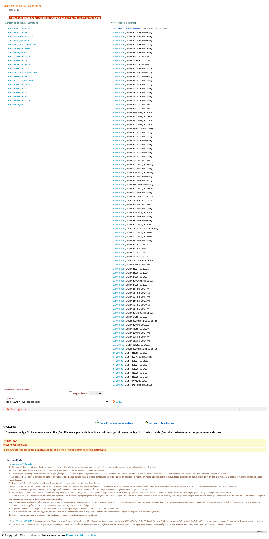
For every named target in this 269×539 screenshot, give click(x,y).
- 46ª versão (118, 204)
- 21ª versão (118, 304)
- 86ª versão (118, 44)
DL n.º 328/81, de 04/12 (18, 68)
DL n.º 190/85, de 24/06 (18, 56)
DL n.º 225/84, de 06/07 (18, 60)
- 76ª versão (118, 84)
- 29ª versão (118, 272)
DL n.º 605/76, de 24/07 (18, 92)
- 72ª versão (118, 100)
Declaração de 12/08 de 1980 (22, 72)
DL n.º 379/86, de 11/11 (18, 48)
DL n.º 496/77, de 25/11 (18, 84)
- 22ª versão (118, 300)
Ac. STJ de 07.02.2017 (22, 464)
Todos (118, 401)
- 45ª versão (118, 208)
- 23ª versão (118, 296)
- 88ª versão (118, 36)
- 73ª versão (118, 96)
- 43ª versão (118, 216)
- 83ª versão (118, 56)
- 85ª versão (118, 48)
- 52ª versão (118, 180)
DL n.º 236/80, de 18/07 (18, 76)
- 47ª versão (118, 200)
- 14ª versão (118, 332)
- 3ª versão (118, 376)
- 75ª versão (118, 88)
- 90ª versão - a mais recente (126, 29)
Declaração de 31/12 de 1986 (22, 44)
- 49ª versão (118, 192)
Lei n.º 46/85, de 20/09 (18, 52)
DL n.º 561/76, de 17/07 (18, 96)
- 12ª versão (118, 340)
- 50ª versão (118, 188)
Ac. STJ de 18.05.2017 (22, 521)
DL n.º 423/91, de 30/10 (18, 28)
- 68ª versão (118, 116)
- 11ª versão (118, 344)
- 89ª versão (118, 32)
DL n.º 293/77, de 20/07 (18, 88)
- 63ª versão (118, 136)
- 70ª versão (118, 108)
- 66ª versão (118, 124)
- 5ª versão (118, 368)
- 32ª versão (118, 260)
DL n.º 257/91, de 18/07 (18, 32)
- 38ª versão (118, 236)
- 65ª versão (118, 128)
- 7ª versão (118, 360)
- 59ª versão (118, 152)
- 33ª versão (118, 256)
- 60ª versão (118, 148)
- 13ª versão (118, 336)
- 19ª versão (118, 312)
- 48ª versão (118, 196)
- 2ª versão (118, 380)
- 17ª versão (118, 320)
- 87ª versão (118, 40)
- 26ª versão (118, 284)
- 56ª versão (118, 164)
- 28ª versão (118, 276)
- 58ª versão (118, 156)
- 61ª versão (118, 144)
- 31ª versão (118, 264)
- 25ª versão (118, 288)
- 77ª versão (118, 80)
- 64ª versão (118, 132)
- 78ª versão (118, 76)
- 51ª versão (118, 184)
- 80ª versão (118, 68)
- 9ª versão (118, 352)
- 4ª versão (118, 372)
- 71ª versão (118, 104)
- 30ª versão (118, 268)
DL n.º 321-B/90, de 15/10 (20, 36)
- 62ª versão (118, 140)
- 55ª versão (118, 168)
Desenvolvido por (82, 535)
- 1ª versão (118, 384)
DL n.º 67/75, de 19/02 (18, 104)
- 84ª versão (118, 52)
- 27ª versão (118, 280)
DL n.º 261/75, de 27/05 (18, 100)
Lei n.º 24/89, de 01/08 (18, 40)
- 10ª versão (118, 348)
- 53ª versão (118, 176)
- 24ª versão (118, 292)
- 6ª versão (118, 364)
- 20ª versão (118, 308)
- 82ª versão (118, 60)
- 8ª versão (118, 356)
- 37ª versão (118, 240)
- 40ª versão (118, 228)
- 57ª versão (118, 160)
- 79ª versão (118, 72)
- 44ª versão (118, 212)
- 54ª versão (118, 172)
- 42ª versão (118, 220)
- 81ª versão (118, 64)
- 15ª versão (118, 328)
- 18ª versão (118, 316)
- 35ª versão (118, 248)
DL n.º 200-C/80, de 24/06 (20, 80)
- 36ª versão (118, 244)
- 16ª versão (118, 324)
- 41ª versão (118, 224)
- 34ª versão (118, 252)
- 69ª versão (118, 112)
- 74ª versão (118, 92)
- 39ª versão (118, 232)
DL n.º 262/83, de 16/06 (18, 64)
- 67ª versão (118, 120)
